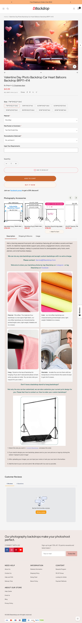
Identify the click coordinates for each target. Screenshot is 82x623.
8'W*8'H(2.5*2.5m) (28, 110)
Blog (6, 599)
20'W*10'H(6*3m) (60, 110)
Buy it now (30, 185)
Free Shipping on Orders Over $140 (41, 2)
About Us (7, 569)
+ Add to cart (54, 231)
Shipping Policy (34, 573)
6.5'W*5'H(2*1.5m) (43, 106)
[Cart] (78, 9)
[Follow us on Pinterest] (16, 550)
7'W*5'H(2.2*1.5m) (12, 106)
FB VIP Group (60, 573)
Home (6, 17)
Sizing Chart (33, 577)
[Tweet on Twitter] (33, 92)
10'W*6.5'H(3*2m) (12, 110)
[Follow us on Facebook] (7, 550)
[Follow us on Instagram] (11, 550)
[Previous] (5, 72)
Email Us (7, 595)
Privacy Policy (9, 603)
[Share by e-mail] (36, 92)
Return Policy (34, 581)
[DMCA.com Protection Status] (42, 620)
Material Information (36, 569)
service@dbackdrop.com (46, 260)
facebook (44, 268)
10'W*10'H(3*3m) (44, 110)
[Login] (74, 8)
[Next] (80, 45)
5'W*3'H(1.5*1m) (27, 106)
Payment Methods (61, 581)
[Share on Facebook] (27, 92)
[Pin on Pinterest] (29, 92)
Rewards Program (61, 569)
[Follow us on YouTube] (20, 550)
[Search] (8, 9)
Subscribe (71, 554)
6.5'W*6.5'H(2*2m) (60, 106)
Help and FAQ (9, 577)
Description (11, 236)
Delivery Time (9, 581)
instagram (60, 265)
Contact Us (8, 573)
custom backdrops (32, 448)
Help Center (8, 591)
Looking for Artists (61, 577)
